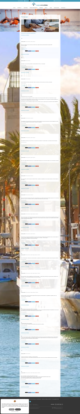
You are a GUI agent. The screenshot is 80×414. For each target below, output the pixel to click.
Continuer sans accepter (14, 411)
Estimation (41, 7)
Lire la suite (24, 67)
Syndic (51, 7)
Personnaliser (11, 409)
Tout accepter (18, 409)
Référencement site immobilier (59, 408)
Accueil (14, 7)
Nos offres (19, 7)
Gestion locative (56, 7)
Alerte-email (26, 7)
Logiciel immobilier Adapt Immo (59, 407)
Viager (46, 7)
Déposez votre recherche (33, 7)
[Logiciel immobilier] (54, 408)
